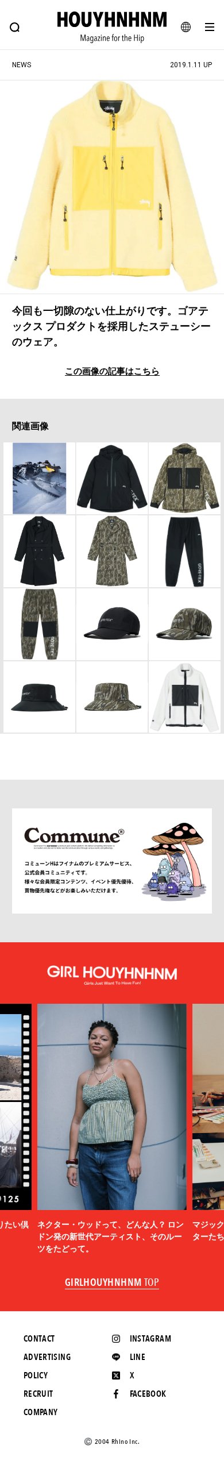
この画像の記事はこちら (112, 371)
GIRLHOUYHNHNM (112, 1283)
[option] (112, 1129)
